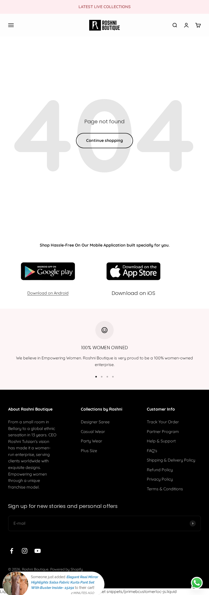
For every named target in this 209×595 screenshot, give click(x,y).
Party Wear (91, 440)
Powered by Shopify (66, 569)
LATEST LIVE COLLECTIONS (105, 6)
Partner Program (163, 431)
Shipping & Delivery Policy (171, 460)
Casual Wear (93, 431)
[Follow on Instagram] (24, 550)
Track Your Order (163, 421)
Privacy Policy (160, 479)
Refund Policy (160, 469)
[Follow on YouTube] (37, 550)
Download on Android (48, 292)
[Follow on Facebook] (11, 550)
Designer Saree (95, 421)
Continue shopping (104, 140)
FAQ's (152, 450)
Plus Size (89, 450)
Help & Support (161, 440)
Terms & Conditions (165, 488)
